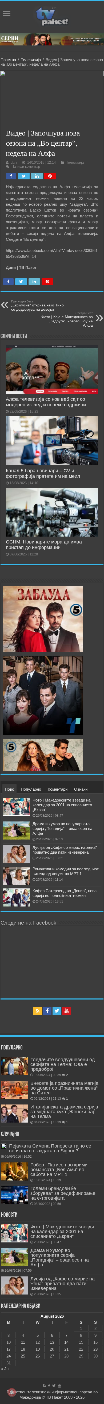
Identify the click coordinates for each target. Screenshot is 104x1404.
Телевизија (31, 59)
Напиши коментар (25, 166)
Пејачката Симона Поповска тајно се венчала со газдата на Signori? (50, 1148)
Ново (9, 789)
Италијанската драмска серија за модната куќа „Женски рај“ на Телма (64, 1111)
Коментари (57, 789)
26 (37, 1356)
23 (95, 1349)
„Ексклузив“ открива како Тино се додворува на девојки (37, 305)
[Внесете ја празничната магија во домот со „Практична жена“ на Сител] (14, 1090)
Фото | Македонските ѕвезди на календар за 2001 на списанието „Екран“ (62, 805)
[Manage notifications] (11, 1392)
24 (8, 1356)
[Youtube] (66, 1011)
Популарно (31, 789)
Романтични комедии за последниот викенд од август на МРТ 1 (66, 871)
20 (52, 1349)
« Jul (5, 1369)
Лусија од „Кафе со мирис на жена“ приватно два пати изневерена (65, 849)
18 (23, 1349)
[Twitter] (57, 1011)
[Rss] (37, 1011)
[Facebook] (47, 1011)
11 (23, 1342)
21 (66, 1349)
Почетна (8, 59)
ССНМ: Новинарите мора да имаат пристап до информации (45, 544)
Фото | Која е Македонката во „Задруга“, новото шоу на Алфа (67, 319)
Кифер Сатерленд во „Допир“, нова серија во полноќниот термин (65, 893)
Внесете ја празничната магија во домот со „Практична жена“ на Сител (64, 1088)
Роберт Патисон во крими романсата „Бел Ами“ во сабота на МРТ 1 (58, 1169)
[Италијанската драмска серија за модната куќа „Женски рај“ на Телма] (14, 1113)
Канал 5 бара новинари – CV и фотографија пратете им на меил (43, 473)
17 (8, 1349)
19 (37, 1349)
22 (81, 1349)
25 (23, 1356)
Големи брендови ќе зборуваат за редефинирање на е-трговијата (62, 1193)
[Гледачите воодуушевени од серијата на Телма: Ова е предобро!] (14, 1066)
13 (52, 1342)
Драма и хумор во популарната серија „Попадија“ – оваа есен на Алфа (62, 828)
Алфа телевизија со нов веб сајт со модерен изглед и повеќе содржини (46, 402)
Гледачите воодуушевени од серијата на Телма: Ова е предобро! (62, 1064)
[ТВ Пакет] (52, 15)
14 (66, 1342)
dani (14, 163)
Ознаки (80, 789)
